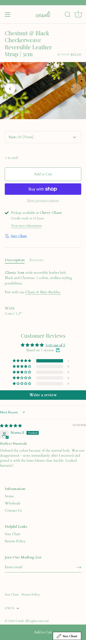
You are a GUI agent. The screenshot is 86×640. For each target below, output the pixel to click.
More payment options (43, 200)
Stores (9, 496)
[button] (10, 88)
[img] (11, 425)
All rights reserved (36, 621)
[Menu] (7, 14)
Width (10, 308)
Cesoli (20, 621)
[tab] (17, 260)
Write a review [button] (43, 395)
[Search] (67, 15)
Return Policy (15, 541)
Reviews (36, 260)
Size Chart (12, 534)
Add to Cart (43, 632)
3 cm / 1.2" (13, 311)
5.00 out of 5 (55, 345)
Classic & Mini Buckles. (43, 292)
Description (15, 260)
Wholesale (13, 503)
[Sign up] (78, 567)
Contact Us (13, 510)
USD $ (9, 608)
